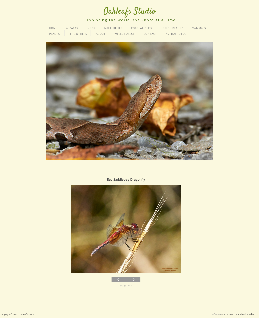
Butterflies (113, 28)
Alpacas (72, 28)
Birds (91, 28)
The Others (78, 33)
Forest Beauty (172, 28)
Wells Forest (125, 33)
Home (53, 28)
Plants (54, 33)
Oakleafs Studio (130, 11)
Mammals (199, 28)
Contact (150, 33)
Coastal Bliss (141, 28)
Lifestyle (216, 314)
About (101, 33)
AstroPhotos (176, 33)
